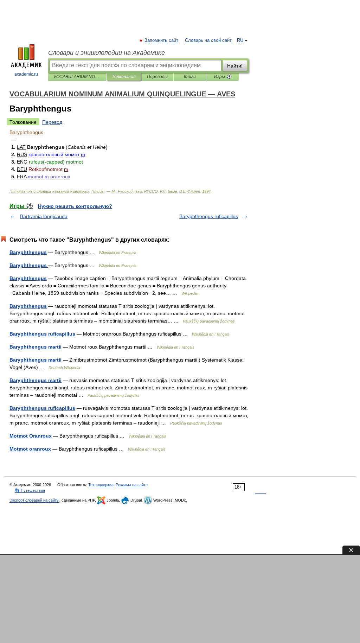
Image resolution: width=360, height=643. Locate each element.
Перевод (52, 122)
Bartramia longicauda (44, 216)
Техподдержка (101, 485)
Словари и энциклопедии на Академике (106, 52)
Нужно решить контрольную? (75, 206)
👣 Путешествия (30, 490)
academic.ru (26, 74)
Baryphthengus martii (35, 347)
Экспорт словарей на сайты (34, 500)
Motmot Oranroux (30, 436)
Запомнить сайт (161, 40)
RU (240, 40)
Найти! (235, 66)
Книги (190, 76)
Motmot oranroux (30, 449)
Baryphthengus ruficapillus (208, 216)
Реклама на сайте (132, 485)
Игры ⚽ (222, 76)
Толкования (123, 76)
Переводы (157, 76)
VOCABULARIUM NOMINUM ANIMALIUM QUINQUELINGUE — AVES (77, 76)
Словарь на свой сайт (208, 40)
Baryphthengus (28, 252)
